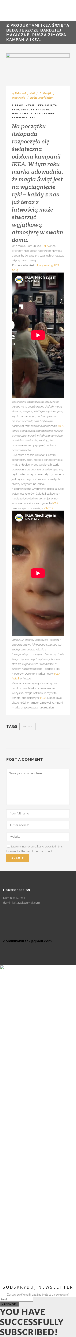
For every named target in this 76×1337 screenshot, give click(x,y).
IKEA (46, 246)
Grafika (48, 93)
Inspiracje (18, 97)
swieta (27, 726)
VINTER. (49, 508)
